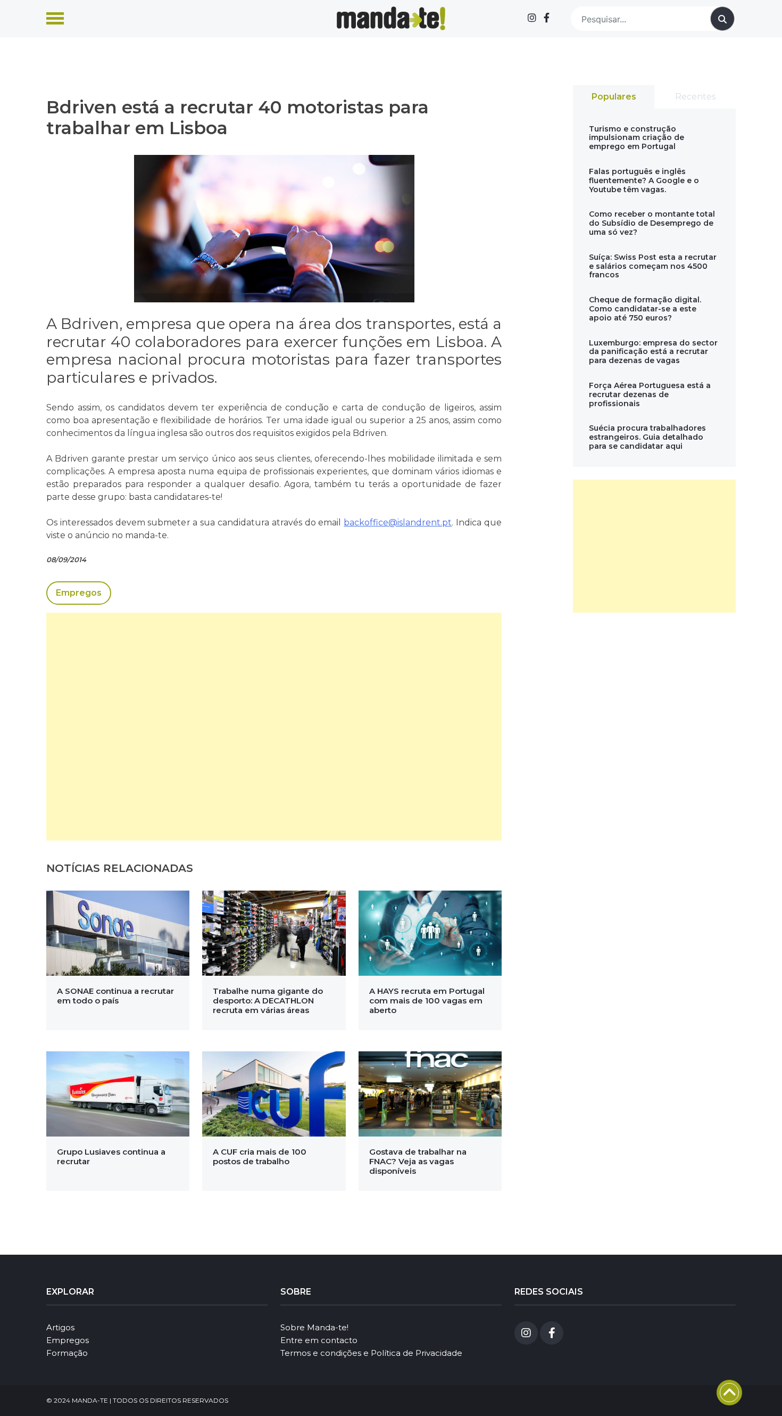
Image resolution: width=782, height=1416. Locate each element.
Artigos (60, 1327)
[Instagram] (532, 18)
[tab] (613, 97)
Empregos (79, 593)
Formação (67, 1353)
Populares (614, 97)
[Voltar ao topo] (729, 1392)
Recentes (695, 97)
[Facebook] (547, 18)
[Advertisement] (274, 727)
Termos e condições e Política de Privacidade (371, 1353)
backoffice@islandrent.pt (398, 522)
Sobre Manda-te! (314, 1327)
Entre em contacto (318, 1340)
